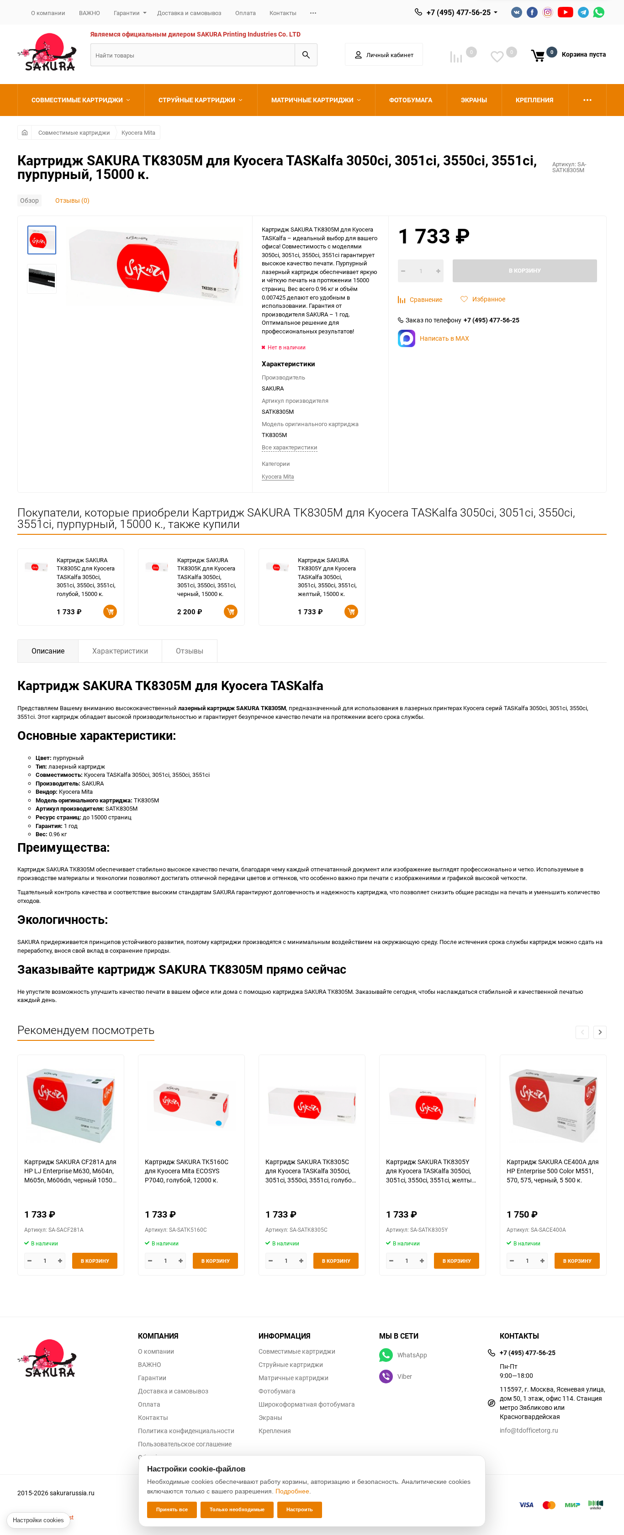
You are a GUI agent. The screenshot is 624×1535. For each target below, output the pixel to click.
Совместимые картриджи (74, 132)
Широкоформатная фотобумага (307, 1404)
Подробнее (292, 1491)
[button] (600, 1032)
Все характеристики (289, 447)
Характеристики (120, 651)
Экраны (270, 1417)
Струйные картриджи (291, 1364)
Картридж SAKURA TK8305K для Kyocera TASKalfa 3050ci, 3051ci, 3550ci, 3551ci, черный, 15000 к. (206, 577)
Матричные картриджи (293, 1378)
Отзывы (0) (72, 200)
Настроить (299, 1509)
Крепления (275, 1431)
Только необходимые (237, 1509)
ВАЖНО (89, 13)
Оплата (245, 13)
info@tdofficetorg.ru (529, 1430)
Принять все (172, 1509)
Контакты (283, 13)
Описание (48, 651)
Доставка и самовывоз (189, 13)
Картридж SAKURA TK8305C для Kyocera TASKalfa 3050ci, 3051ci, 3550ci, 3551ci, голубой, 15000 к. (86, 577)
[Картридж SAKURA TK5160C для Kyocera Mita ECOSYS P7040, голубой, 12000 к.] (191, 1105)
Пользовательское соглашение (185, 1444)
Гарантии (127, 13)
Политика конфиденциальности (186, 1431)
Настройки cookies (38, 1520)
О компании (48, 13)
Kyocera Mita (138, 132)
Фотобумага (277, 1391)
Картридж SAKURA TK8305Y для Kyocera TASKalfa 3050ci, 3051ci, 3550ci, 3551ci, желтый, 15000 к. (327, 577)
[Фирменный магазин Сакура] (70, 1354)
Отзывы (189, 651)
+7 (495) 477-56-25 (459, 12)
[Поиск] (306, 54)
